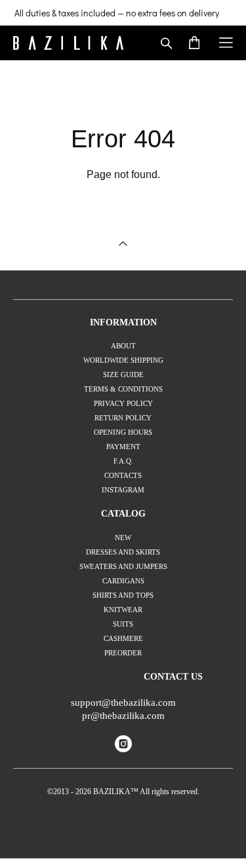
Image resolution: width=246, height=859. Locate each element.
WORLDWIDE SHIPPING (123, 360)
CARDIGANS (123, 581)
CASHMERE (123, 638)
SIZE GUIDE (123, 374)
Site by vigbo (123, 827)
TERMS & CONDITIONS (123, 389)
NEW (123, 537)
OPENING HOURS (123, 432)
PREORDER (123, 653)
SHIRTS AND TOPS (123, 595)
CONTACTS (123, 475)
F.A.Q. (123, 461)
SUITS (123, 624)
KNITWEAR (123, 609)
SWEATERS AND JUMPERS (123, 566)
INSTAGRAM (123, 490)
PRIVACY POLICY (123, 403)
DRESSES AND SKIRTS (123, 552)
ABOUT (123, 346)
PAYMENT (123, 446)
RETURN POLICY (123, 418)
